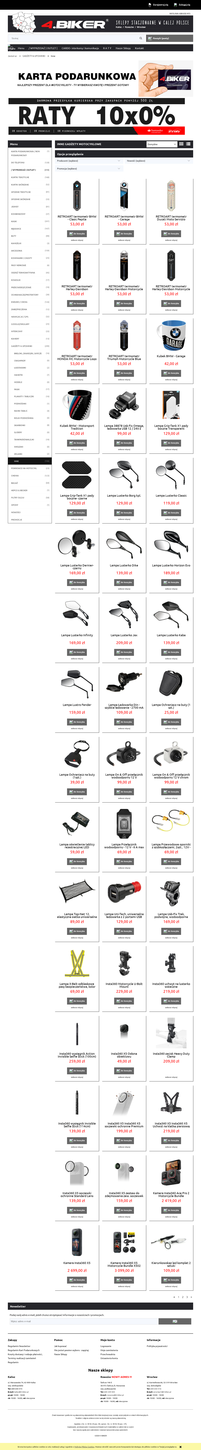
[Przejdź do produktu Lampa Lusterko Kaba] (171, 614)
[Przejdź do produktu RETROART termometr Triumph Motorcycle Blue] (124, 336)
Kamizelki (16, 243)
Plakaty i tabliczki (24, 396)
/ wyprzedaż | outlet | (23, 169)
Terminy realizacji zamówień (22, 1358)
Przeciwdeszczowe (21, 287)
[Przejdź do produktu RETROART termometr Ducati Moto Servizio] (171, 196)
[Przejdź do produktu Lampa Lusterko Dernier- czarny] (77, 545)
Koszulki (16, 280)
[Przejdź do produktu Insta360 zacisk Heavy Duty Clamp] (171, 1033)
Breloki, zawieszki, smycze (28, 353)
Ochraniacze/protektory (24, 294)
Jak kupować (60, 1346)
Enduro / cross (19, 302)
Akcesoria (16, 250)
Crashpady (20, 360)
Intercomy (16, 331)
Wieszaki (18, 446)
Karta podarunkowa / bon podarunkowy (25, 153)
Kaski (14, 221)
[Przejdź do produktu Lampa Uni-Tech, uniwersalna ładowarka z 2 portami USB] (124, 893)
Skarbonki (19, 425)
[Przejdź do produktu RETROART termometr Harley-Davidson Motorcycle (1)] (171, 266)
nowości (16, 512)
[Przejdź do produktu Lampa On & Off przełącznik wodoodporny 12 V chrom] (171, 754)
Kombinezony (18, 214)
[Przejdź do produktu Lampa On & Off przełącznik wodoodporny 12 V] (124, 754)
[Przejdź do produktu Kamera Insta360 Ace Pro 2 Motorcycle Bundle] (171, 1173)
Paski (17, 389)
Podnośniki (20, 403)
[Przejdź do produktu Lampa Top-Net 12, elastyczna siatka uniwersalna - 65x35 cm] (77, 893)
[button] (77, 240)
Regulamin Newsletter (19, 1346)
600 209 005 (109, 1392)
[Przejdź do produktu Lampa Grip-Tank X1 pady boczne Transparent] (171, 405)
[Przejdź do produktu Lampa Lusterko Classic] (171, 475)
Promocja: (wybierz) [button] (67, 168)
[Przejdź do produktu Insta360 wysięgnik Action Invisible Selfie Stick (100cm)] (77, 1033)
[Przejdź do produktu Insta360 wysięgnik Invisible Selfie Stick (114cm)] (77, 1103)
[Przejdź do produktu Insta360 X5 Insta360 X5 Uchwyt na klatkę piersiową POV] (171, 1103)
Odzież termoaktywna (23, 272)
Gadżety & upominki (21, 346)
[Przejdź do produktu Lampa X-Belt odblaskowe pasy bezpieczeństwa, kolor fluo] (77, 963)
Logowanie (105, 1346)
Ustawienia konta (109, 1358)
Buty (13, 236)
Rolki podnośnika (23, 418)
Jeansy (15, 206)
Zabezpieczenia (19, 309)
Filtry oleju (17, 497)
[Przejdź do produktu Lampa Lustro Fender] (77, 684)
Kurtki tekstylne (20, 177)
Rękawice (16, 228)
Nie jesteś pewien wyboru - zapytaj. (71, 1350)
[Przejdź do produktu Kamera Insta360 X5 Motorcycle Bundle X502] (124, 1242)
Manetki (18, 374)
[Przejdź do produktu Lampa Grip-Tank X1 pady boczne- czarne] (77, 475)
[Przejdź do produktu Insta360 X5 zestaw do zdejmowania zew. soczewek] (124, 1173)
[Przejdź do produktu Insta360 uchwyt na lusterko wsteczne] (171, 963)
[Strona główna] (100, 22)
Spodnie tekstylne (21, 192)
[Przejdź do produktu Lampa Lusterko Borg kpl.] (124, 475)
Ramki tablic (20, 410)
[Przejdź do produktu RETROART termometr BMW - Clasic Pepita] (77, 196)
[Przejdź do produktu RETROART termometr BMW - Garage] (124, 196)
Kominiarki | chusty (21, 258)
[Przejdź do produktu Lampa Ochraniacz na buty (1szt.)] (77, 754)
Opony (14, 505)
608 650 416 (155, 1388)
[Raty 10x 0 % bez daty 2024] (100, 116)
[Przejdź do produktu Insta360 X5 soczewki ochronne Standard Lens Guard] (77, 1173)
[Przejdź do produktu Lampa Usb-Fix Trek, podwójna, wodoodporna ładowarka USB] (171, 893)
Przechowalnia (107, 1354)
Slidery (18, 432)
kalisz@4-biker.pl (21, 1392)
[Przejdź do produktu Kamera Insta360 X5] (77, 1242)
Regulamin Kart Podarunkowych (24, 1350)
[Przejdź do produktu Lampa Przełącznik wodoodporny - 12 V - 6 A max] (124, 824)
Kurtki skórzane (20, 184)
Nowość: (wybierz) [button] (136, 160)
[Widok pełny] (188, 143)
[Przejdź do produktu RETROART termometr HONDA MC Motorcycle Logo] (77, 336)
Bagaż (14, 483)
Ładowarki (20, 367)
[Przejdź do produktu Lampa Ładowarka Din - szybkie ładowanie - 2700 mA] (124, 684)
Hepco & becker (19, 490)
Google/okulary (20, 324)
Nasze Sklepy (60, 1354)
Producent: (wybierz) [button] (67, 160)
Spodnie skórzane (20, 199)
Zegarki (18, 454)
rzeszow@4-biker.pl (115, 1395)
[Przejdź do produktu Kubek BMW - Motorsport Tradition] (77, 405)
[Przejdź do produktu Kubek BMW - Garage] (171, 336)
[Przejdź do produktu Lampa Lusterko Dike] (124, 545)
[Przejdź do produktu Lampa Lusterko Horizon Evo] (171, 545)
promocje (16, 519)
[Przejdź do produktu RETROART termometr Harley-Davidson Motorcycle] (124, 266)
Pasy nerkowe (18, 265)
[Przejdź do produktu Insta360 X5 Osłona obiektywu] (124, 1033)
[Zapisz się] (175, 1321)
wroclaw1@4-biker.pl (162, 1392)
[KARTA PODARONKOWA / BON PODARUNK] (100, 77)
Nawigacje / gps (19, 316)
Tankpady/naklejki (24, 439)
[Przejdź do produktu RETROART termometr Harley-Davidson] (77, 266)
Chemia (15, 475)
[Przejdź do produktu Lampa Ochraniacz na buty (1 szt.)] (171, 684)
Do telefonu (17, 162)
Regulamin (13, 1362)
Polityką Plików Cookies (84, 1446)
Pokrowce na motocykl (24, 468)
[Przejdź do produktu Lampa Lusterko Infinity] (77, 614)
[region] (100, 116)
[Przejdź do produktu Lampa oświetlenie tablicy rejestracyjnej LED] (77, 824)
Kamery (15, 338)
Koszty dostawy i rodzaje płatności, (25, 1354)
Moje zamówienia (109, 1350)
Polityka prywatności (157, 1346)
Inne (16, 461)
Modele (18, 382)
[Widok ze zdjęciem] (181, 143)
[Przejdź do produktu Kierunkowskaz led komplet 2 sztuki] (171, 1242)
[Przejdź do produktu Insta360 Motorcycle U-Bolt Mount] (124, 963)
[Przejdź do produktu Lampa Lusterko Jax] (124, 614)
